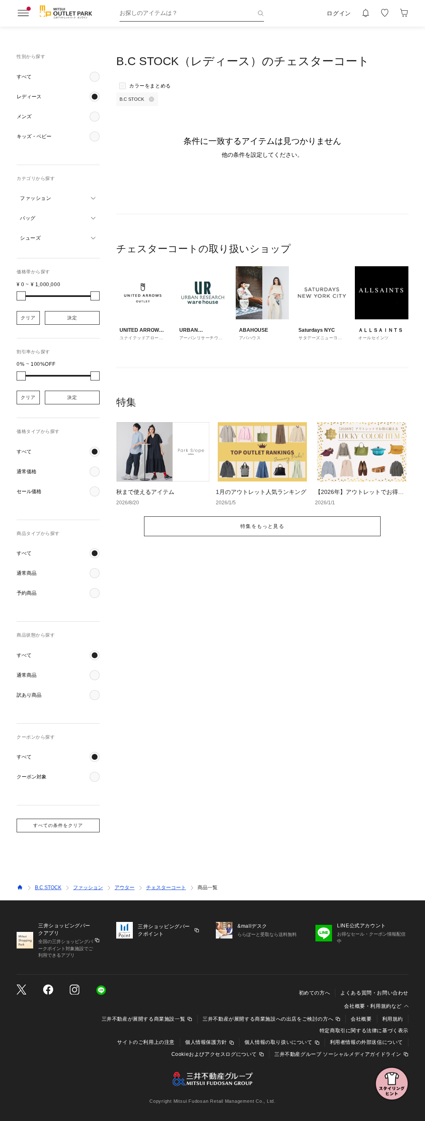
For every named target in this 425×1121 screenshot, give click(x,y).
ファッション (88, 887)
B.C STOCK (48, 887)
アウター (124, 887)
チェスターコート (166, 887)
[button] (58, 77)
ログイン (339, 13)
